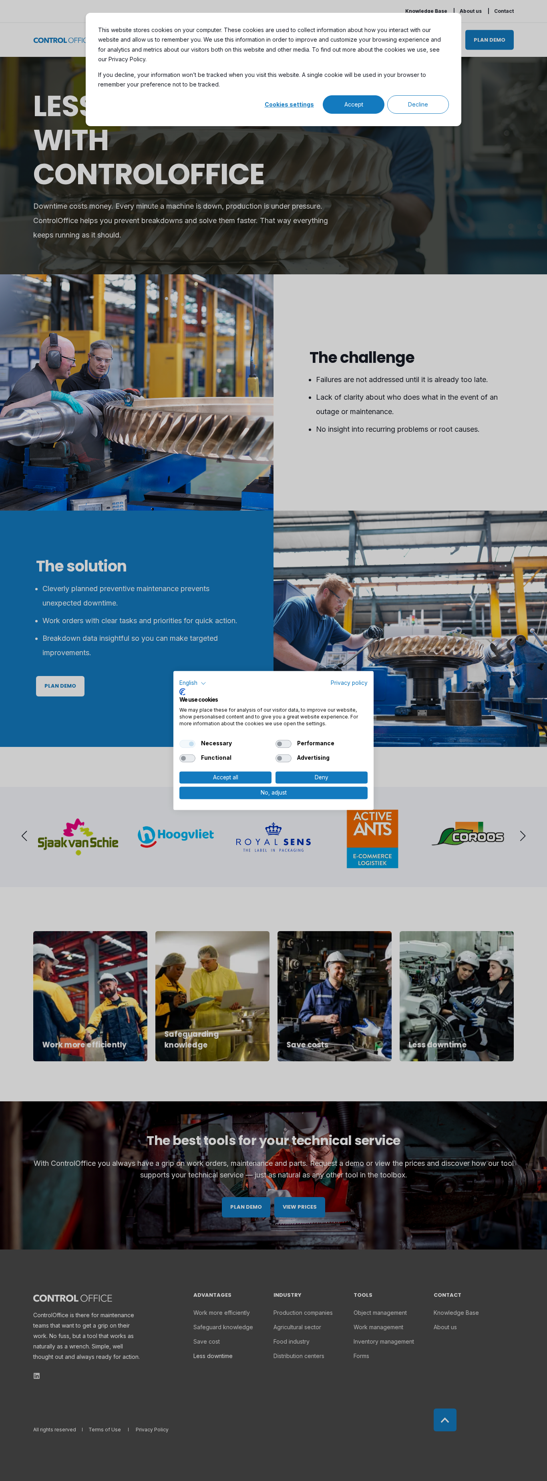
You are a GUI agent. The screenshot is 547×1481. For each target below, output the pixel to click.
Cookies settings (289, 104)
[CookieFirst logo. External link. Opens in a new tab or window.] (182, 691)
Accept (353, 104)
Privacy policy (349, 683)
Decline (418, 104)
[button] (192, 683)
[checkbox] (187, 744)
